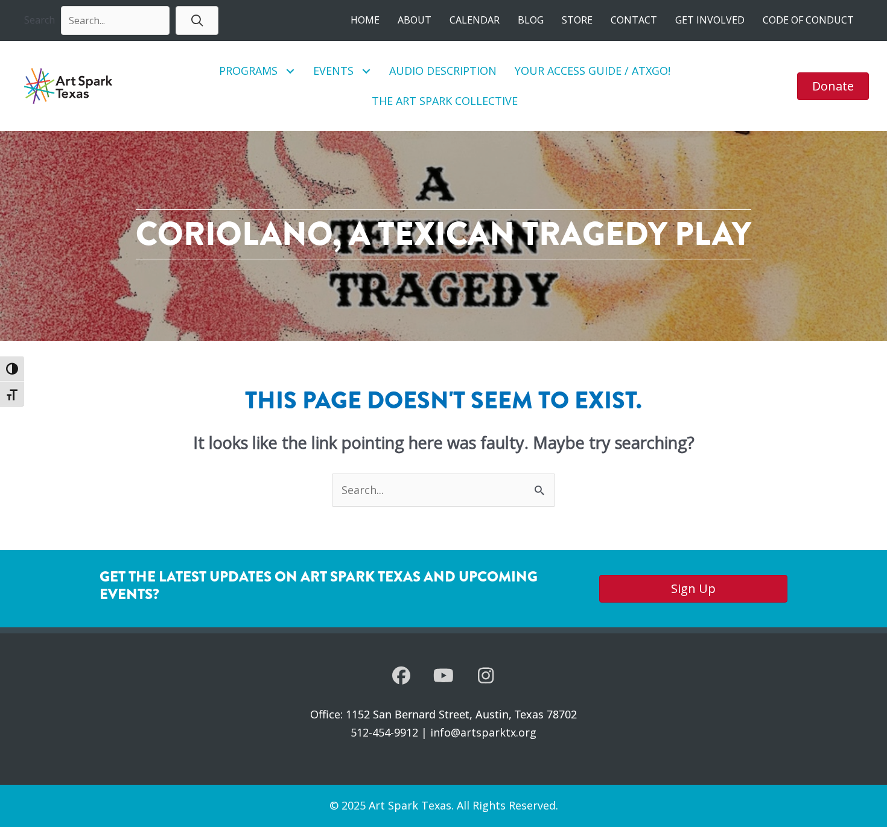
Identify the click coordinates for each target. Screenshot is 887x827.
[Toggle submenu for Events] (366, 71)
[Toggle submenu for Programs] (290, 71)
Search (39, 20)
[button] (197, 20)
